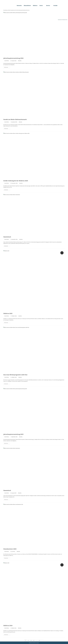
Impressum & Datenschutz (62, 19)
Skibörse (35, 5)
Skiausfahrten (27, 5)
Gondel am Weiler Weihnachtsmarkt (15, 119)
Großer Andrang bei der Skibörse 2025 (15, 181)
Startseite (19, 5)
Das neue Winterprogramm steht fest (15, 375)
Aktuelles (19, 60)
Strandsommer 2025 (9, 549)
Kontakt (55, 5)
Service (48, 5)
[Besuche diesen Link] (62, 252)
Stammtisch (7, 237)
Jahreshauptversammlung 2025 (13, 434)
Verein (41, 5)
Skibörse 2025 (7, 313)
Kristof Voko (6, 60)
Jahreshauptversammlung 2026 (13, 58)
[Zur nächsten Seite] (42, 640)
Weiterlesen (7, 67)
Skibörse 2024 (7, 625)
